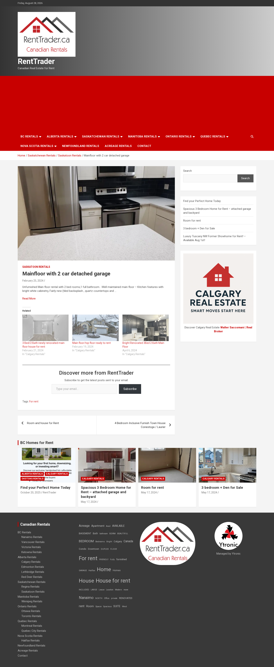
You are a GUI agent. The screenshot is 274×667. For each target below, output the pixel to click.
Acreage (84, 526)
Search (187, 170)
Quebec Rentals (212, 136)
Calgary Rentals (57, 474)
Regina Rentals (30, 586)
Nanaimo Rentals (31, 537)
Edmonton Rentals (32, 567)
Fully (112, 559)
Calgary (118, 541)
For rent (33, 401)
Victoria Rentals (31, 547)
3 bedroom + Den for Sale (199, 228)
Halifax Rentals (30, 640)
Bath (95, 533)
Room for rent (192, 220)
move (126, 589)
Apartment (97, 526)
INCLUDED (84, 589)
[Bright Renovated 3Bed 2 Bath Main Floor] (145, 328)
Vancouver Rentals (33, 542)
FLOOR (113, 549)
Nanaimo (86, 597)
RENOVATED (125, 598)
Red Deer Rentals (31, 577)
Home (104, 569)
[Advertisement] (137, 104)
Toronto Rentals (31, 616)
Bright (109, 541)
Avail (108, 526)
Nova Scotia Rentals (37, 146)
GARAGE (83, 570)
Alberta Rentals (60, 136)
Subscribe (130, 389)
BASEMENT (85, 533)
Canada (128, 541)
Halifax (92, 570)
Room (90, 606)
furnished (121, 559)
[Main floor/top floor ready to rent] (95, 328)
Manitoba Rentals (142, 136)
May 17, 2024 (89, 501)
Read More (29, 298)
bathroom (104, 533)
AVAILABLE (118, 525)
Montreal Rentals (31, 625)
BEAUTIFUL (122, 533)
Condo (82, 548)
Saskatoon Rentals (36, 266)
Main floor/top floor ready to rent (91, 342)
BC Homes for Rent (36, 442)
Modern (118, 589)
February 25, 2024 (32, 280)
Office (106, 598)
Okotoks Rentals (32, 478)
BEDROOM (86, 541)
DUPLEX (105, 549)
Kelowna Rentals (31, 552)
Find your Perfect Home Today (202, 201)
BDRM (112, 533)
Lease (101, 589)
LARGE (94, 589)
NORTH (98, 598)
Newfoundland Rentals (80, 146)
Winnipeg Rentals (31, 601)
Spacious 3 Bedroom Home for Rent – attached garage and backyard (106, 492)
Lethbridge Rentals (32, 572)
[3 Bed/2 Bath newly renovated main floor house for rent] (45, 328)
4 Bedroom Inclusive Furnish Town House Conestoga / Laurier (140, 425)
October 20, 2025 (31, 492)
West (124, 606)
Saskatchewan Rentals (100, 136)
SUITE (116, 606)
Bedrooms (100, 541)
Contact (144, 146)
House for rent (113, 580)
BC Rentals (29, 136)
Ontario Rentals (179, 136)
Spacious (107, 606)
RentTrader (36, 61)
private (114, 598)
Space (98, 606)
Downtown (93, 549)
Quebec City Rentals (33, 631)
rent (81, 606)
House (86, 581)
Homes (117, 570)
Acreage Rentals (118, 146)
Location (109, 589)
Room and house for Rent (43, 423)
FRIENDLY (103, 559)
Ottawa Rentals (30, 611)
